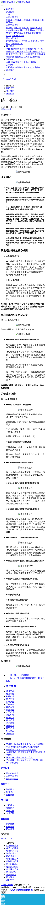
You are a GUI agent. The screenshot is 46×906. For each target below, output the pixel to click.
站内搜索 (10, 829)
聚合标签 (10, 827)
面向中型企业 (12, 776)
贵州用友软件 (7, 885)
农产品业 (10, 707)
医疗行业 (10, 715)
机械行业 (10, 696)
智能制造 (10, 726)
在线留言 (10, 808)
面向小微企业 (12, 773)
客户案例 (10, 91)
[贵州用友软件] (23, 2)
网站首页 (10, 9)
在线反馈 (10, 811)
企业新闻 (10, 795)
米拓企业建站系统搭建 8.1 (21, 890)
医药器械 (10, 723)
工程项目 (10, 704)
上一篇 (17, 675)
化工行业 (10, 712)
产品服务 (5, 768)
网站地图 (10, 824)
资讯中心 (5, 784)
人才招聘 (10, 813)
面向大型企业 (12, 779)
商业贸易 (10, 691)
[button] (5, 79)
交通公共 (10, 718)
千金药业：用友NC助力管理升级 (21, 749)
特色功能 (5, 819)
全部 (8, 14)
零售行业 (10, 720)
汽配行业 (10, 710)
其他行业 (10, 733)
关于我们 (5, 800)
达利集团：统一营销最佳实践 (19, 757)
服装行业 (10, 728)
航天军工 (10, 731)
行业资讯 (10, 792)
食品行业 (10, 93)
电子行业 (10, 699)
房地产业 (10, 702)
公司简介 (10, 805)
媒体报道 (10, 789)
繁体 (3, 893)
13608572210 (6, 838)
